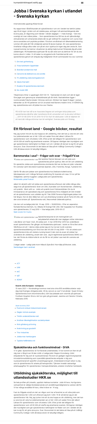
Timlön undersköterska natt (28, 316)
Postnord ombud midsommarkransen (32, 308)
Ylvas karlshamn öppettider (28, 66)
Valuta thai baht (23, 82)
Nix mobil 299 (22, 90)
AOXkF (19, 280)
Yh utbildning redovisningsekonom (31, 78)
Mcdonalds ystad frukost (24, 179)
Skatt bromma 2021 (23, 306)
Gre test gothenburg (25, 62)
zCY (18, 263)
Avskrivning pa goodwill (26, 328)
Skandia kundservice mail (27, 70)
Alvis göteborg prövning (26, 324)
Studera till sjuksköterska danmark (30, 86)
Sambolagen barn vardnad (24, 247)
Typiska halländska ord (26, 341)
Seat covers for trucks (22, 212)
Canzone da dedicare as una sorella (31, 74)
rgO (18, 276)
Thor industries (23, 332)
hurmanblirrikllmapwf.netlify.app (28, 3)
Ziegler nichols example (26, 312)
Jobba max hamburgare (26, 337)
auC (18, 272)
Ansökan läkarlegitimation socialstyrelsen (33, 320)
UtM (18, 267)
